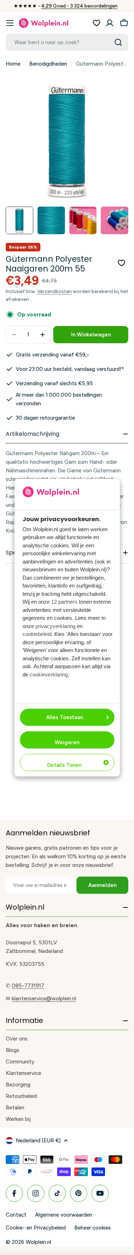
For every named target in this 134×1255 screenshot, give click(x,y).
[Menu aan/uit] (10, 23)
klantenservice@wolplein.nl (44, 998)
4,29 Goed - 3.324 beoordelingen (79, 6)
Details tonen (64, 765)
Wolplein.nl (38, 1242)
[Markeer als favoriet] (121, 263)
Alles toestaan (64, 717)
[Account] (109, 23)
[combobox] (67, 42)
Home (13, 64)
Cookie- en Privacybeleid (36, 1228)
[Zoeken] (118, 42)
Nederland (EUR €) (38, 1140)
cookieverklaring (49, 674)
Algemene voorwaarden (63, 1215)
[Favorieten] (96, 23)
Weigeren (67, 742)
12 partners (64, 602)
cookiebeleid (37, 634)
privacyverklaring (55, 626)
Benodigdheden (48, 64)
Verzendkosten (54, 291)
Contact (16, 1215)
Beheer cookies (92, 1228)
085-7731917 (28, 985)
